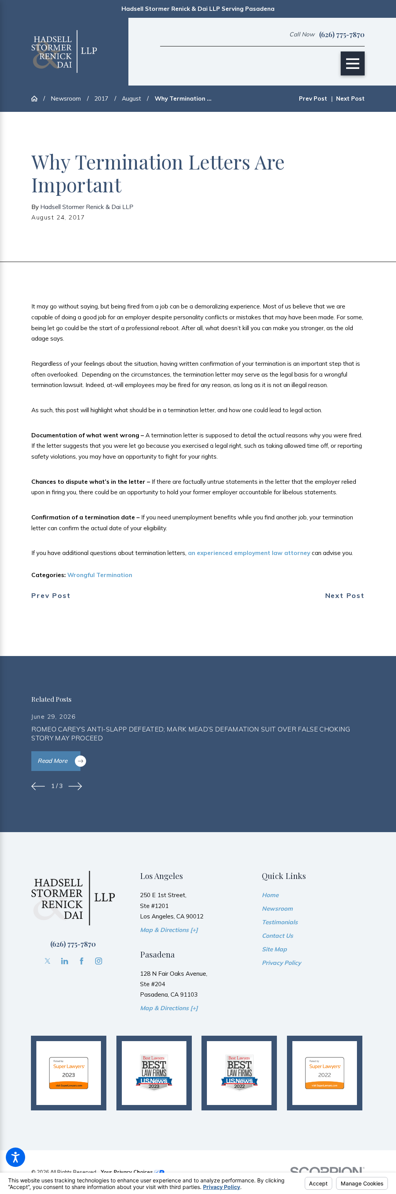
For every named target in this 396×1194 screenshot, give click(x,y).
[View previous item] (38, 786)
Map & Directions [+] (169, 930)
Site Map (274, 949)
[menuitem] (313, 895)
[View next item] (75, 786)
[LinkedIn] (64, 961)
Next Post (345, 596)
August (131, 98)
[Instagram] (98, 961)
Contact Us (277, 935)
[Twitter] (47, 961)
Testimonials (280, 922)
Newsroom (66, 98)
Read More (52, 760)
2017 (101, 98)
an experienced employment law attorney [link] (249, 553)
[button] (15, 1157)
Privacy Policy (281, 962)
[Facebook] (81, 961)
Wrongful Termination (99, 575)
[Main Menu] (353, 63)
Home (270, 895)
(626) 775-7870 (342, 34)
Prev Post (50, 596)
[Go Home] (37, 98)
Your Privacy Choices (127, 1172)
